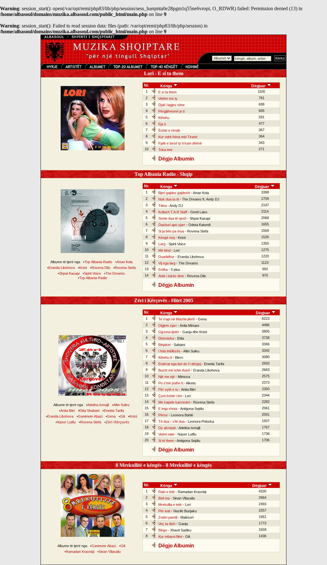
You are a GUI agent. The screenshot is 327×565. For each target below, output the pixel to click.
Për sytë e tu (168, 389)
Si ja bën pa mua (171, 231)
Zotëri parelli (167, 517)
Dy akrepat (167, 428)
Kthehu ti (165, 357)
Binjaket (164, 345)
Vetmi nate (166, 434)
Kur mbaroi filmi (170, 536)
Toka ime (165, 150)
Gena (111, 416)
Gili (122, 416)
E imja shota (167, 409)
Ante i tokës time (171, 276)
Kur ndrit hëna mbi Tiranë (177, 137)
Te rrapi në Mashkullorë (176, 319)
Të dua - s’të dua (171, 421)
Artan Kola (125, 262)
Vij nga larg (166, 263)
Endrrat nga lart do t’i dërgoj (179, 364)
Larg (161, 244)
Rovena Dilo (100, 268)
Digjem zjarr (167, 325)
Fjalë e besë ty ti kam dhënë (180, 143)
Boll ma (164, 498)
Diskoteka (166, 338)
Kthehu (163, 118)
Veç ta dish (166, 524)
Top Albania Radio (98, 262)
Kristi (83, 268)
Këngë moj (166, 237)
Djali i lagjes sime (171, 105)
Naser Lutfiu (66, 422)
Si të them (166, 441)
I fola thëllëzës (169, 351)
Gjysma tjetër (168, 332)
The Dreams (115, 273)
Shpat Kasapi (69, 273)
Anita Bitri (67, 410)
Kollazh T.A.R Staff (172, 212)
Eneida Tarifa (114, 410)
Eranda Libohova (62, 268)
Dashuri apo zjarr (171, 225)
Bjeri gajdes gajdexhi (174, 193)
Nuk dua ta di (168, 199)
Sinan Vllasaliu (110, 551)
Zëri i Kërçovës (117, 422)
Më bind (164, 250)
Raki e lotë (166, 492)
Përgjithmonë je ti (171, 111)
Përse (163, 415)
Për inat (164, 511)
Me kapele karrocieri (174, 402)
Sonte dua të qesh (172, 218)
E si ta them (167, 92)
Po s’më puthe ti (170, 383)
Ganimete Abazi (90, 416)
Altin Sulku (121, 405)
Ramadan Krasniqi (80, 551)
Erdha (163, 269)
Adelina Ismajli (98, 405)
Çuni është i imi (170, 396)
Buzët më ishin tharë (174, 370)
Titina (162, 206)
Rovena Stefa (125, 268)
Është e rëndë (169, 130)
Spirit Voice (92, 273)
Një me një (166, 377)
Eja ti (162, 124)
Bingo (162, 530)
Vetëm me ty (168, 98)
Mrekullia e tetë (170, 504)
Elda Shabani (89, 410)
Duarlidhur (166, 257)
